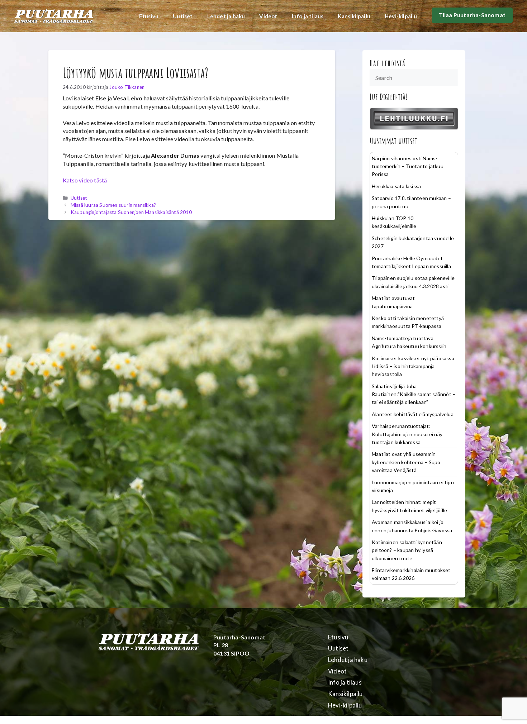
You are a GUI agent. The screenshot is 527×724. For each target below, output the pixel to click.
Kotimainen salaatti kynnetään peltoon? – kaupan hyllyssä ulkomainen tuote (407, 550)
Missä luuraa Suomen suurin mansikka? (113, 205)
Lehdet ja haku (226, 16)
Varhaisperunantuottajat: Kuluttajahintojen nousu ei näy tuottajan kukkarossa (407, 434)
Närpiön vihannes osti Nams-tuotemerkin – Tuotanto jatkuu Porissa (407, 166)
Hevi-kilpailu (401, 16)
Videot (268, 16)
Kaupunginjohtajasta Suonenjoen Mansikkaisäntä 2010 (131, 212)
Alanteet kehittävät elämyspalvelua (413, 414)
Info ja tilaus (308, 16)
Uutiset (183, 16)
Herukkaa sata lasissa (396, 186)
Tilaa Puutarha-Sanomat (472, 14)
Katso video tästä (85, 180)
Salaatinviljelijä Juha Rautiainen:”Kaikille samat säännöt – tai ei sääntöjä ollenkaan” (413, 394)
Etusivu (148, 16)
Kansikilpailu (354, 16)
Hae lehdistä (388, 63)
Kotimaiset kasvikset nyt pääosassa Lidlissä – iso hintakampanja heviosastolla (413, 366)
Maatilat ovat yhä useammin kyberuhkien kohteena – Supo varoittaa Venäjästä (406, 462)
